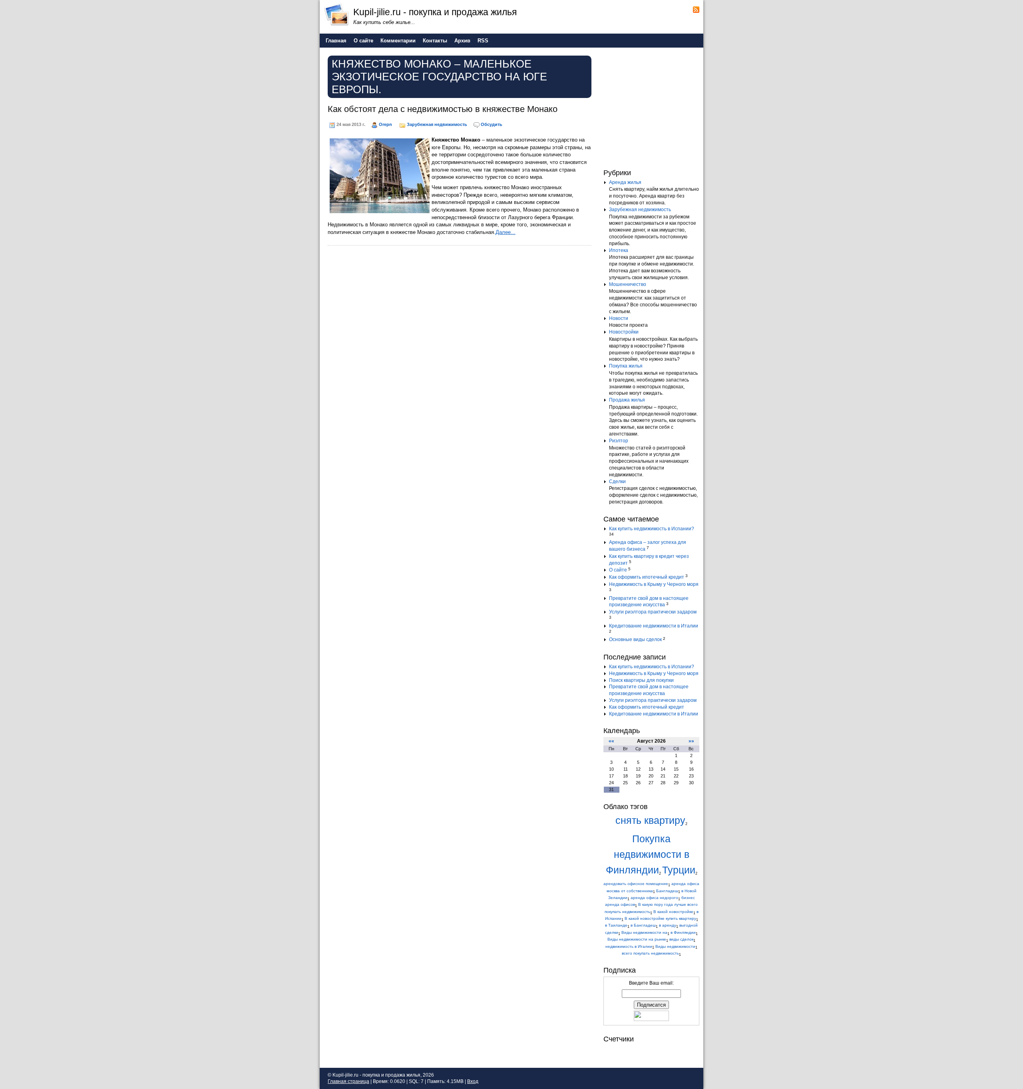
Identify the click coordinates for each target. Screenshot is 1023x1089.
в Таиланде (616, 925)
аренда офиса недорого (654, 897)
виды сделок (681, 939)
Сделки (617, 481)
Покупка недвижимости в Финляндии (647, 854)
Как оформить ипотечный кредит (646, 577)
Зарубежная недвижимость (437, 124)
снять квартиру (650, 820)
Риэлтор (618, 441)
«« (611, 741)
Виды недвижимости (675, 946)
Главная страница (348, 1081)
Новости (618, 318)
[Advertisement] (653, 107)
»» (691, 741)
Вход (472, 1081)
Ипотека (618, 250)
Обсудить (491, 124)
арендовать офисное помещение (635, 883)
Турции (678, 870)
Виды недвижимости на (644, 932)
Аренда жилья (625, 182)
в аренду (667, 925)
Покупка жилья (626, 366)
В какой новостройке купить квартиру (660, 918)
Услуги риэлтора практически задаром (653, 612)
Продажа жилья (627, 400)
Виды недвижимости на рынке (636, 939)
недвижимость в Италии (628, 946)
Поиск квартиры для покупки (641, 680)
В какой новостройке (673, 911)
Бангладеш (667, 891)
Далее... (505, 232)
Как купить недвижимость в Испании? (651, 529)
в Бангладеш (643, 925)
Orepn (385, 124)
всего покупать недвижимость (650, 953)
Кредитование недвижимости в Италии (653, 626)
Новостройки (624, 332)
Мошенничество (627, 284)
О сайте (618, 570)
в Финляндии (683, 932)
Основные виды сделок (635, 639)
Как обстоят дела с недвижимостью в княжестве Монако (442, 109)
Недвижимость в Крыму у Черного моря (654, 584)
